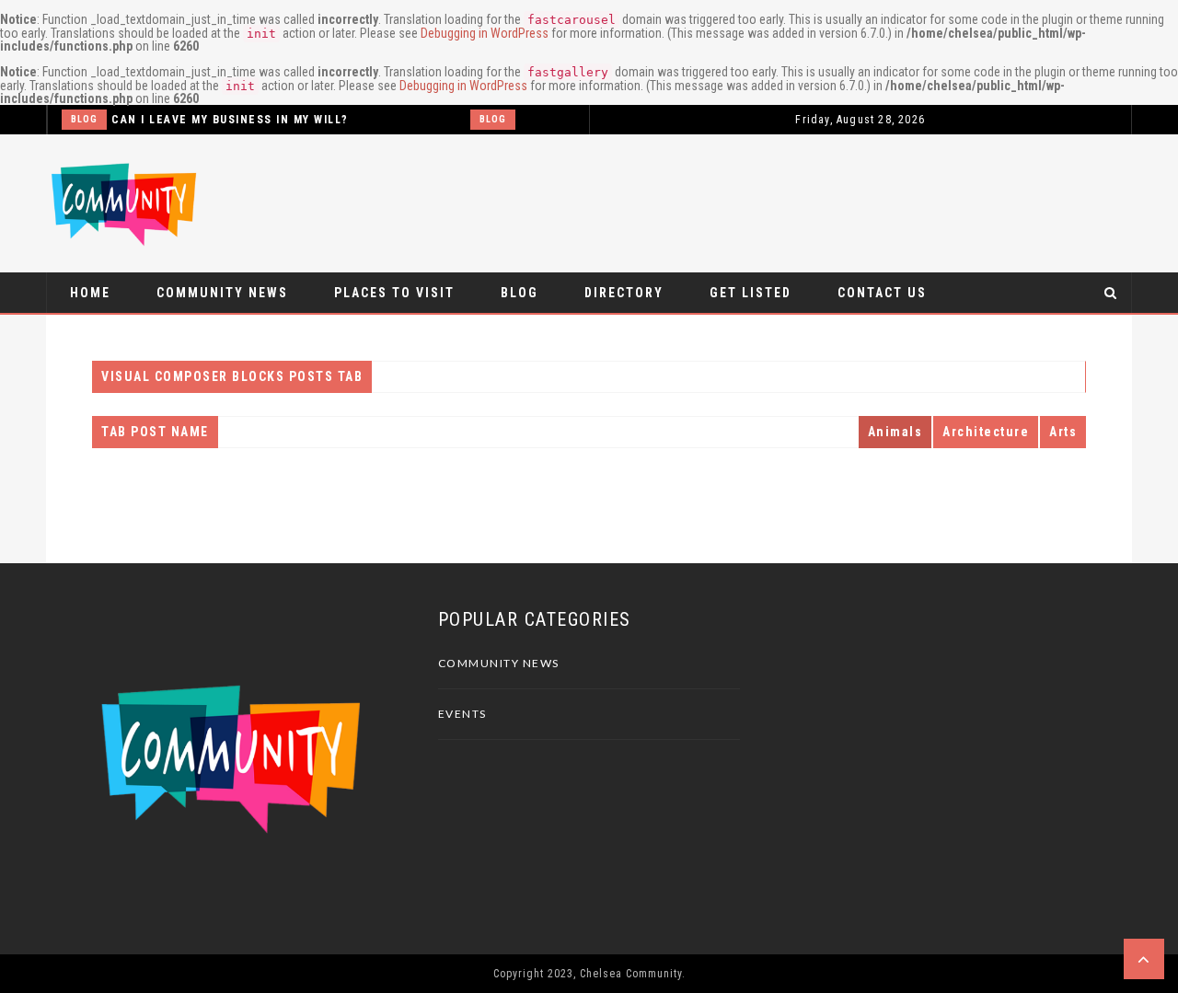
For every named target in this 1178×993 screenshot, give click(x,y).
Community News (222, 292)
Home (90, 292)
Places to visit (394, 292)
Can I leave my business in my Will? (230, 119)
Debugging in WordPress (485, 33)
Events (462, 714)
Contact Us (882, 292)
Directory (624, 292)
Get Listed (750, 292)
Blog (84, 119)
